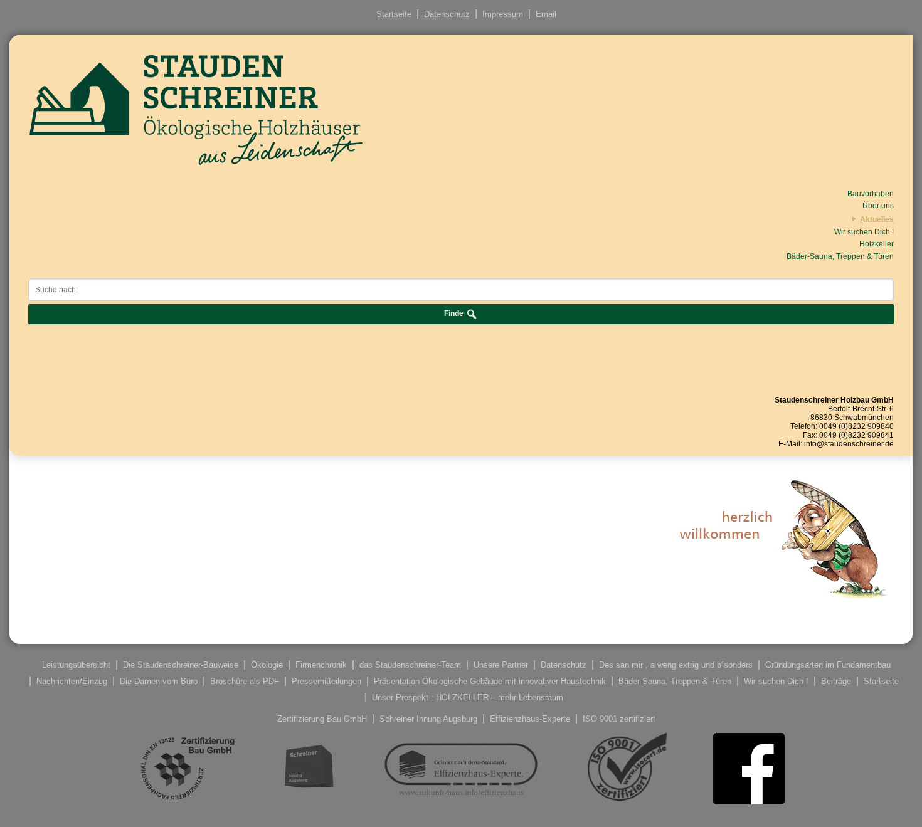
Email (546, 14)
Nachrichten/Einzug (71, 681)
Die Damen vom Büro (159, 681)
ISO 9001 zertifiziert (619, 719)
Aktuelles (877, 219)
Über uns (878, 205)
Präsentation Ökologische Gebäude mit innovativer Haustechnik (490, 681)
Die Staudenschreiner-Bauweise (180, 665)
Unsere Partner (501, 665)
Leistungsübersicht (76, 665)
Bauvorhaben (870, 193)
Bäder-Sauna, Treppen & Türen (840, 256)
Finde (454, 314)
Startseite (393, 14)
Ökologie (267, 665)
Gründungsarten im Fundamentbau (828, 665)
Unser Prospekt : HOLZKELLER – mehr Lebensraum (467, 697)
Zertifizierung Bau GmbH (322, 719)
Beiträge (836, 681)
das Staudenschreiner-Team (410, 665)
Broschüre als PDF (244, 681)
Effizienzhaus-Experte (530, 719)
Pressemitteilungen (326, 681)
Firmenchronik (321, 665)
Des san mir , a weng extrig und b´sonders (676, 665)
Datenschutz (447, 14)
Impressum (502, 14)
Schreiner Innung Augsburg (428, 719)
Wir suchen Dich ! (864, 232)
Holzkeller (876, 244)
